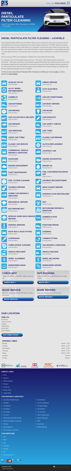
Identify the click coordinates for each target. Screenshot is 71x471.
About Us (6, 378)
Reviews (5, 384)
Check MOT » (10, 282)
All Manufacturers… (9, 454)
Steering (5, 424)
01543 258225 (56, 3)
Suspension (40, 424)
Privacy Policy (7, 390)
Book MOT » (44, 282)
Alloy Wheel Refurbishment (11, 399)
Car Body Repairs (42, 405)
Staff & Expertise (8, 381)
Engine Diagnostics (42, 418)
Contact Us (6, 387)
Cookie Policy (7, 393)
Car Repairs (6, 412)
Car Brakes (6, 408)
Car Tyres (6, 415)
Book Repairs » (46, 297)
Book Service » (11, 299)
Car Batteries (7, 405)
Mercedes (6, 445)
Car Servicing (41, 412)
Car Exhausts (41, 408)
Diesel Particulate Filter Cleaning (12, 418)
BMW (4, 439)
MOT (38, 421)
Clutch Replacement (43, 415)
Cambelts (6, 402)
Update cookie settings (7, 468)
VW (4, 451)
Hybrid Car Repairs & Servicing (12, 421)
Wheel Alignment (8, 427)
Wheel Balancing (42, 427)
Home (5, 375)
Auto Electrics (41, 399)
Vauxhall (5, 448)
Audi (4, 436)
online (56, 72)
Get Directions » (11, 335)
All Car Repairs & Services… (11, 430)
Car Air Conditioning (43, 402)
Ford (4, 442)
